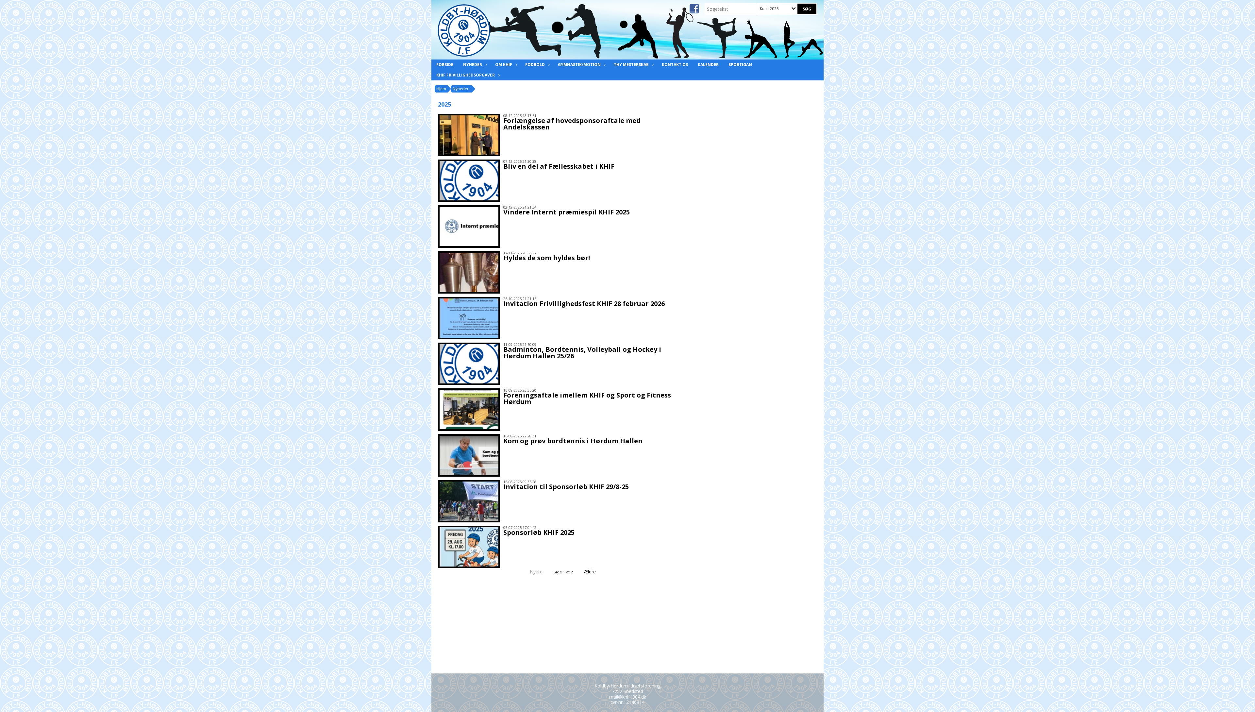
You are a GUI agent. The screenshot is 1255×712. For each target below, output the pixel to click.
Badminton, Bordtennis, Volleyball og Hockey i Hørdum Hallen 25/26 (582, 352)
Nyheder (472, 64)
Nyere (536, 571)
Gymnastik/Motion (579, 64)
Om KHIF (503, 64)
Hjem (441, 89)
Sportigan (740, 64)
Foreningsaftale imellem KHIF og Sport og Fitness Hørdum (587, 398)
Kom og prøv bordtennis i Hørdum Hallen (573, 440)
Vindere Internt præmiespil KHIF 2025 (566, 212)
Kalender (708, 64)
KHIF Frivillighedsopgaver (465, 75)
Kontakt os (675, 64)
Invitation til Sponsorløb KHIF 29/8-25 (566, 486)
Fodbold (535, 64)
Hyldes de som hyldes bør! (546, 257)
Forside (444, 64)
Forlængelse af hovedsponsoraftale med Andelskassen (572, 123)
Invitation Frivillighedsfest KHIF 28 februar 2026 (584, 303)
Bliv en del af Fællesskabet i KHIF (558, 166)
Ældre (590, 571)
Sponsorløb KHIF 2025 (539, 532)
